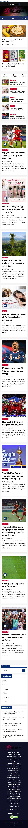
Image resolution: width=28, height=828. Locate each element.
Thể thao (13, 80)
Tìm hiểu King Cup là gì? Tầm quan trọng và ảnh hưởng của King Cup (13, 476)
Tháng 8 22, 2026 (9, 161)
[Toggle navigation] (12, 18)
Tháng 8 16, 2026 (9, 323)
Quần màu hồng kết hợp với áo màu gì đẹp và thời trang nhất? (17, 92)
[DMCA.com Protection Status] (14, 817)
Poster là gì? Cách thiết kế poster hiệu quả (12, 65)
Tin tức (13, 97)
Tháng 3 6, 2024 (8, 538)
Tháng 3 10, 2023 (9, 44)
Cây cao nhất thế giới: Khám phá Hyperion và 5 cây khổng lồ (17, 101)
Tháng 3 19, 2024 (9, 427)
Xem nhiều (14, 76)
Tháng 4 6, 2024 (8, 376)
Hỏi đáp (6, 27)
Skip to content (4, 1)
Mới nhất (5, 76)
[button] (22, 18)
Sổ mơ (12, 106)
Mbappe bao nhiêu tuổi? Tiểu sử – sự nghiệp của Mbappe (17, 118)
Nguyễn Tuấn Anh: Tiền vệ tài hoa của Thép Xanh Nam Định (17, 84)
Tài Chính (5, 689)
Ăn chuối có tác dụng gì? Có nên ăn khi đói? (13, 40)
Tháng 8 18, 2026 (9, 269)
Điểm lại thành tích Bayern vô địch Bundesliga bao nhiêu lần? (14, 637)
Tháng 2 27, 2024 (9, 643)
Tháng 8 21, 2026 (9, 215)
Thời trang (13, 89)
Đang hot (22, 76)
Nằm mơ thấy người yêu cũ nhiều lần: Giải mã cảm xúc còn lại (17, 109)
